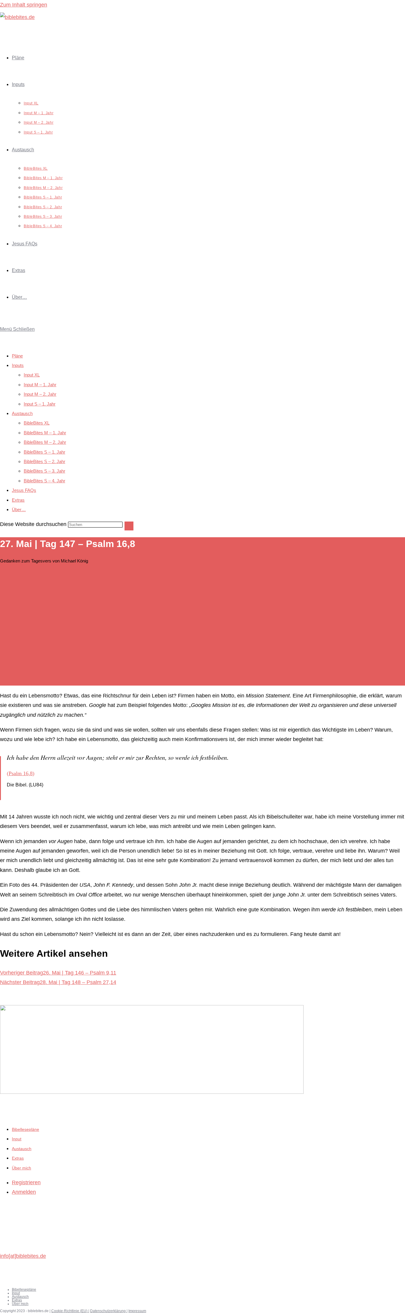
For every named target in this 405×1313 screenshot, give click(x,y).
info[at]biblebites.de (23, 1256)
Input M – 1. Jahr (40, 384)
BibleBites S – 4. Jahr (44, 480)
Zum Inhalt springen (23, 5)
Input (16, 1138)
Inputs (18, 365)
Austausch (22, 413)
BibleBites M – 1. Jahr (45, 432)
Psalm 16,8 (21, 773)
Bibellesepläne (25, 1129)
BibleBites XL (37, 422)
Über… (19, 509)
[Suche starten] (129, 526)
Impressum (137, 1311)
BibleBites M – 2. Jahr (45, 442)
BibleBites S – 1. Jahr (44, 451)
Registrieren (26, 1182)
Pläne (17, 355)
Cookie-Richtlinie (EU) (69, 1311)
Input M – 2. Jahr (40, 394)
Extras (18, 500)
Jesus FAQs (24, 490)
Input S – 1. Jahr (39, 403)
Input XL (32, 374)
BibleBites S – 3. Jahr (44, 470)
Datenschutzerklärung (108, 1311)
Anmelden (24, 1192)
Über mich (21, 1168)
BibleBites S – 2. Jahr (44, 461)
